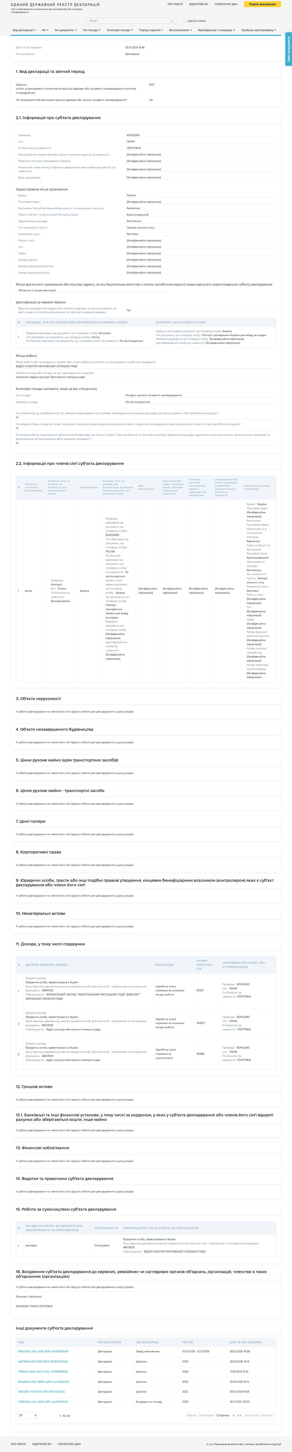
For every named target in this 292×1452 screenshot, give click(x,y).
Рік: (44, 30)
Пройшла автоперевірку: (257, 30)
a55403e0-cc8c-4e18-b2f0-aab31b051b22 (43, 1401)
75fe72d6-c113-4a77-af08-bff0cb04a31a (41, 1391)
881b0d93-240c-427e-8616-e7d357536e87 (43, 1351)
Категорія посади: (119, 30)
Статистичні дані (226, 4)
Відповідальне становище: (215, 30)
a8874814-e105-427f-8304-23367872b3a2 (43, 1361)
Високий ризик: (179, 30)
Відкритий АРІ (198, 4)
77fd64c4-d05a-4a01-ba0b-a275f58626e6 (43, 1371)
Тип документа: (64, 30)
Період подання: (150, 30)
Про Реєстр (175, 4)
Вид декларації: (23, 30)
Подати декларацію (262, 4)
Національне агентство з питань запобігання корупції (247, 1444)
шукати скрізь (197, 20)
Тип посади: (90, 30)
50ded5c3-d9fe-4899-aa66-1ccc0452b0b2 (43, 1381)
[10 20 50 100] (28, 1415)
